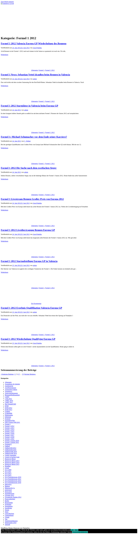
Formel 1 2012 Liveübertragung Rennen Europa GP (28, 230)
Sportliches (8, 508)
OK (72, 530)
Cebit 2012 (8, 399)
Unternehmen (9, 515)
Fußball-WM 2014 (11, 453)
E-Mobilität (8, 413)
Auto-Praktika (37, 48)
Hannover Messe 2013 (12, 461)
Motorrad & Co (10, 488)
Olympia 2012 (9, 495)
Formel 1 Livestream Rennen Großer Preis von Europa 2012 (32, 199)
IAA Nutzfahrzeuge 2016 (13, 482)
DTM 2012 (8, 408)
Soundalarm (9, 506)
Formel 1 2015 (9, 431)
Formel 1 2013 (9, 428)
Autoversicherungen (11, 393)
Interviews (8, 484)
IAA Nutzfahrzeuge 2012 (13, 479)
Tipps (6, 512)
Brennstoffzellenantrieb (12, 395)
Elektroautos (9, 415)
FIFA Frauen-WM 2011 (12, 422)
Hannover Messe (10, 459)
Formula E (8, 444)
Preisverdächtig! (10, 499)
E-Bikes (7, 411)
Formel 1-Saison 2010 (12, 440)
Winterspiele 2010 (10, 523)
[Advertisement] (69, 19)
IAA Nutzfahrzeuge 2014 (13, 481)
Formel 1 (41, 70)
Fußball (7, 446)
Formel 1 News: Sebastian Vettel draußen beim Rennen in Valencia (35, 74)
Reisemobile (9, 503)
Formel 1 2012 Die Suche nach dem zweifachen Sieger (29, 168)
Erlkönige (8, 417)
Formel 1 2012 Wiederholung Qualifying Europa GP (28, 339)
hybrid (7, 468)
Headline (8, 466)
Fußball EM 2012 (10, 448)
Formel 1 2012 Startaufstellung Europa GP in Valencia (29, 261)
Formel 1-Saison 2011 (12, 442)
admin (35, 79)
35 (23, 374)
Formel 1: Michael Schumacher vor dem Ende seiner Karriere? (34, 136)
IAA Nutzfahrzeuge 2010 (13, 477)
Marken (7, 486)
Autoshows (8, 391)
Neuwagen (8, 492)
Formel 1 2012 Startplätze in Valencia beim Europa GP (29, 105)
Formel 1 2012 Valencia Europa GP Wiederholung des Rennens (33, 43)
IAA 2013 (8, 473)
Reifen (7, 501)
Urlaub (7, 517)
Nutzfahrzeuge (9, 493)
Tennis (7, 510)
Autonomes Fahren (11, 389)
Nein (76, 530)
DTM (6, 406)
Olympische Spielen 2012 (13, 497)
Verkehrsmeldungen (11, 521)
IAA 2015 (8, 475)
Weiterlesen (4, 55)
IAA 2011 (8, 471)
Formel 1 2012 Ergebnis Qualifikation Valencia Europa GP (31, 308)
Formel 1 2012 (50, 70)
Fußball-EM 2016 (10, 450)
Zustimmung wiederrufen (80, 532)
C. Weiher (27, 141)
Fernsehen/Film (10, 420)
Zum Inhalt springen (7, 2)
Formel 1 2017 (9, 435)
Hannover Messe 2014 (12, 462)
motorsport (8, 490)
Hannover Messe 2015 (12, 464)
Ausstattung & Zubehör (12, 384)
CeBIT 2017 (9, 402)
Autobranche (9, 386)
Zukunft (7, 524)
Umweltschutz (9, 513)
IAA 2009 (8, 470)
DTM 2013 (8, 409)
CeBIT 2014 (9, 400)
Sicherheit (8, 504)
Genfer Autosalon (10, 455)
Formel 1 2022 (9, 439)
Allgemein (34, 70)
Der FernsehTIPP (10, 404)
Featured (7, 419)
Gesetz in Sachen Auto (12, 457)
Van (6, 519)
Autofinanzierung (10, 388)
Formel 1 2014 (9, 430)
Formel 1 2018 (9, 437)
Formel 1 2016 (9, 433)
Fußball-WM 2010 (11, 451)
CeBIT (7, 397)
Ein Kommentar (36, 303)
